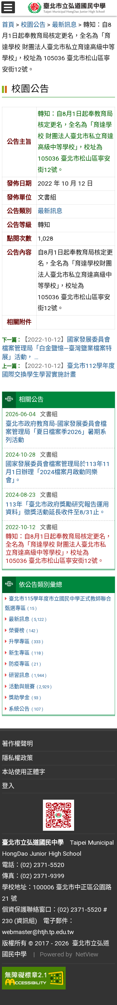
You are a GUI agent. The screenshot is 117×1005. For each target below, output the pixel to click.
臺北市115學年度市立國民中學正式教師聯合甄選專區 (58, 603)
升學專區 (26, 641)
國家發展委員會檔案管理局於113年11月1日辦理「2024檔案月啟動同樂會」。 (58, 472)
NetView (86, 954)
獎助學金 (25, 697)
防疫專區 (25, 664)
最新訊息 (27, 619)
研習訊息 (27, 675)
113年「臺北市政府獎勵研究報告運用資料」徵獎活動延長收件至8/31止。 (57, 508)
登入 (8, 786)
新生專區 (26, 653)
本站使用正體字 (23, 772)
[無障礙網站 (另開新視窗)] (58, 978)
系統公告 (26, 709)
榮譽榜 (23, 630)
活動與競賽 (30, 686)
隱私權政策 (17, 758)
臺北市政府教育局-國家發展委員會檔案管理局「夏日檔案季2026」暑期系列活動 (56, 432)
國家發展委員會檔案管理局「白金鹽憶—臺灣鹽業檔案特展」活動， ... (57, 348)
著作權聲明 (17, 744)
